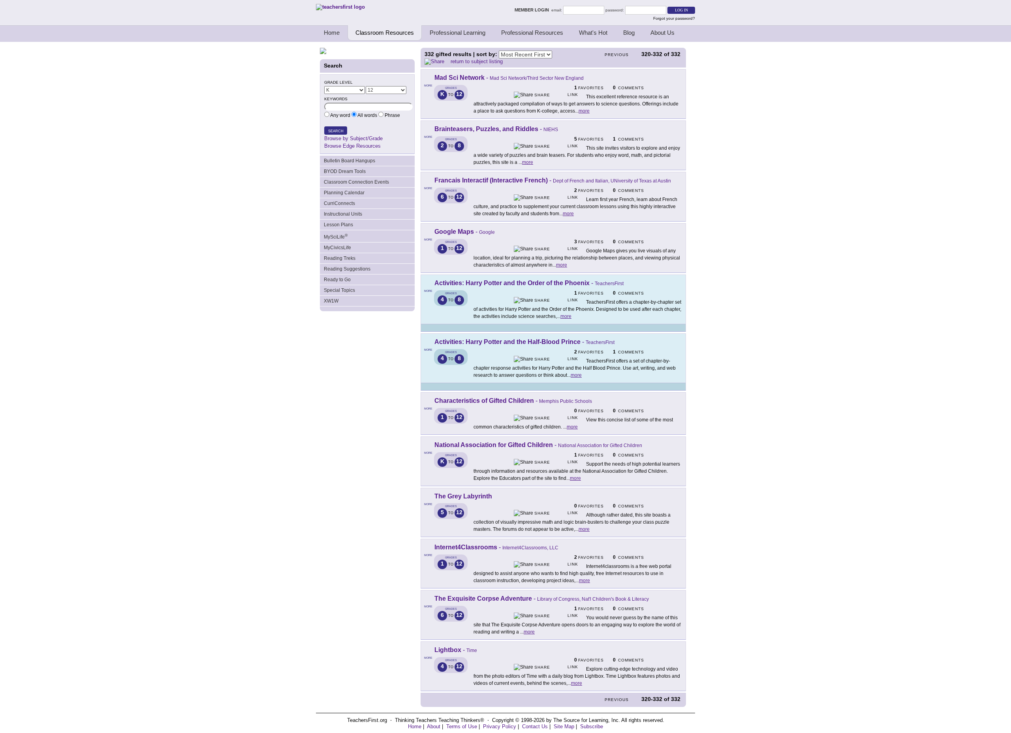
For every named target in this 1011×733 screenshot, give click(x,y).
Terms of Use (461, 726)
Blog (629, 32)
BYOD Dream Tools (345, 171)
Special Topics (339, 290)
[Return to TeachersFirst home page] (340, 7)
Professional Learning (457, 32)
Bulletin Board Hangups (349, 161)
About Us (662, 32)
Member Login (533, 10)
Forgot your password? (674, 18)
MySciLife (336, 236)
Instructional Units (343, 214)
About (433, 726)
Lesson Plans (338, 224)
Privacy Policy (499, 726)
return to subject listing (477, 61)
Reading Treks (339, 258)
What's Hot (593, 32)
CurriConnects (339, 203)
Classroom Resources (384, 32)
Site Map (564, 726)
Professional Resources (532, 32)
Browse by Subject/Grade (353, 138)
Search (336, 131)
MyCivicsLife (337, 247)
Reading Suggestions (347, 269)
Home (332, 32)
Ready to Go (337, 279)
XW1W (331, 301)
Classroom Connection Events (356, 182)
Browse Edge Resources (352, 146)
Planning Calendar (344, 192)
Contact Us (535, 726)
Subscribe (591, 726)
